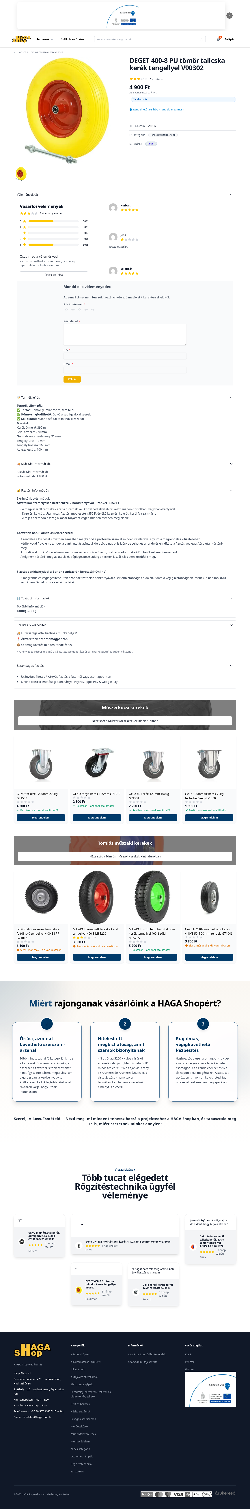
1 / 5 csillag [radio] (66, 310)
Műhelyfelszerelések (83, 1434)
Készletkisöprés (80, 1354)
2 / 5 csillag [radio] (73, 310)
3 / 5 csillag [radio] (80, 310)
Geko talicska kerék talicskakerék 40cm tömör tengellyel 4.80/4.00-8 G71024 (212, 1241)
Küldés (72, 379)
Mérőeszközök (79, 1426)
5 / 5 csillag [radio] (93, 310)
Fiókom (189, 1369)
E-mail (68, 364)
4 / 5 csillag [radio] (86, 310)
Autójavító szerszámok (84, 1377)
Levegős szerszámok (83, 1419)
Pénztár (189, 1362)
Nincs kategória (80, 1449)
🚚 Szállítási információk (34, 464)
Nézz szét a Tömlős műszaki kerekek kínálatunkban (125, 856)
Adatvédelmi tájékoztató (142, 1362)
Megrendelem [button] (41, 817)
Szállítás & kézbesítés (31, 625)
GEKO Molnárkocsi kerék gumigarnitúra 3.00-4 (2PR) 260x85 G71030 (44, 1236)
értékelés (156, 79)
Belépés (231, 39)
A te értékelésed (74, 304)
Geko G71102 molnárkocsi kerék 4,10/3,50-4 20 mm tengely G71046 (128, 1241)
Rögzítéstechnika (81, 1464)
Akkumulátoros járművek (86, 1362)
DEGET (151, 143)
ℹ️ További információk (33, 598)
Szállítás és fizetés (72, 39)
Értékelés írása (54, 274)
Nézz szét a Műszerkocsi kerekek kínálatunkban (125, 721)
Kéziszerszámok (80, 1411)
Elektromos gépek (82, 1384)
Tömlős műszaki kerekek (162, 134)
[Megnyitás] (121, 15)
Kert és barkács (80, 1404)
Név (67, 350)
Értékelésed (72, 321)
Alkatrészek (78, 1369)
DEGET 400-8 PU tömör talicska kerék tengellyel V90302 (100, 1284)
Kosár (188, 1354)
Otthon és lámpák (82, 1456)
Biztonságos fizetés (30, 666)
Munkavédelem (80, 1441)
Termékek (43, 39)
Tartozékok (77, 1471)
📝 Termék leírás (28, 398)
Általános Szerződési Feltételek (147, 1354)
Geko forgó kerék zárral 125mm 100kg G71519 (158, 1286)
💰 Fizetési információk (33, 490)
